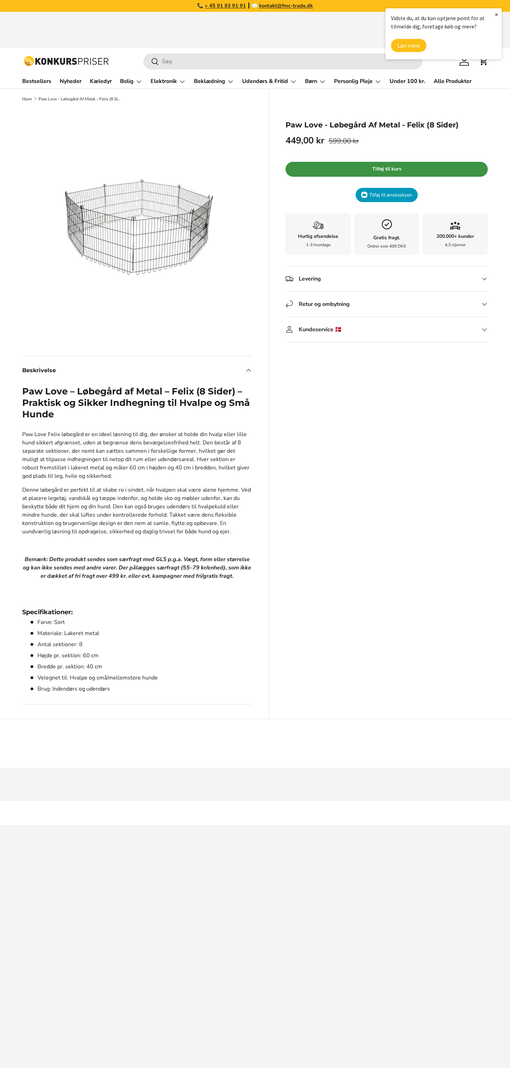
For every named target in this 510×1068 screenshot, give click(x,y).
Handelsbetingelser (384, 937)
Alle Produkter (452, 81)
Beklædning (209, 81)
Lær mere (408, 45)
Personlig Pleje (353, 81)
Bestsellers (36, 81)
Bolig (127, 81)
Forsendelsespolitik (384, 979)
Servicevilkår (376, 951)
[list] (137, 224)
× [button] (496, 14)
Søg (364, 867)
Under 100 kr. (407, 81)
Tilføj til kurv (386, 169)
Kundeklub (373, 992)
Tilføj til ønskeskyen (390, 195)
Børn (311, 81)
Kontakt (369, 909)
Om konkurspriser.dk (386, 881)
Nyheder (71, 81)
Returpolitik (375, 923)
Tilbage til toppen (255, 813)
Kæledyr (101, 81)
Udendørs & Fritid (265, 81)
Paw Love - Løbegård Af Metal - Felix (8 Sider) (80, 99)
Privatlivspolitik (379, 965)
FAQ (365, 895)
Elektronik (164, 81)
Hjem (27, 99)
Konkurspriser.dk (53, 1042)
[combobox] (282, 61)
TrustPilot (270, 895)
